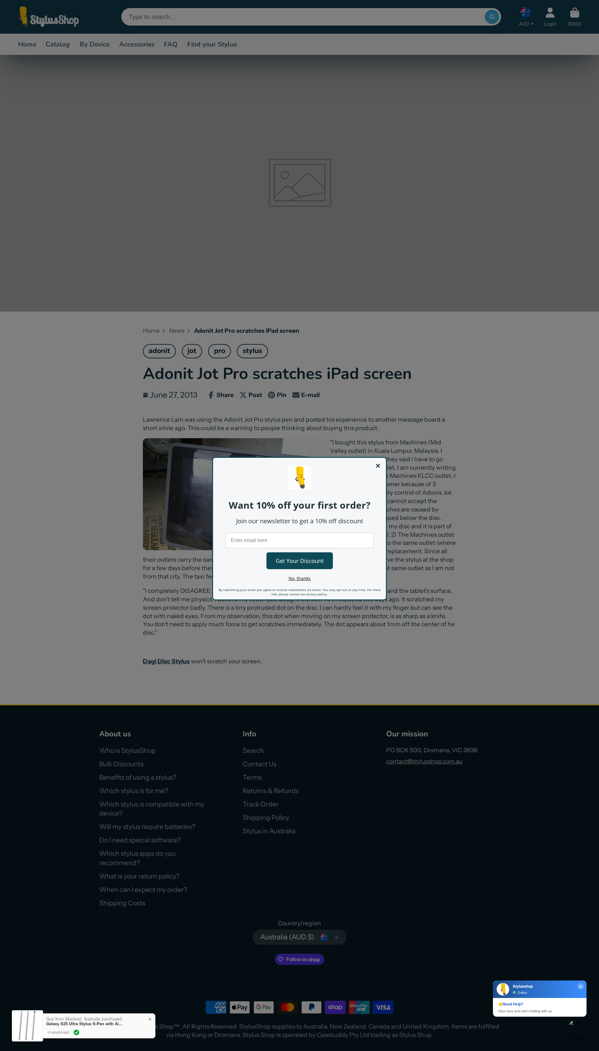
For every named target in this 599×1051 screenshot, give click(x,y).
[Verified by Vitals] (76, 1021)
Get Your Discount (300, 560)
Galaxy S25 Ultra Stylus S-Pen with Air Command (85, 1012)
